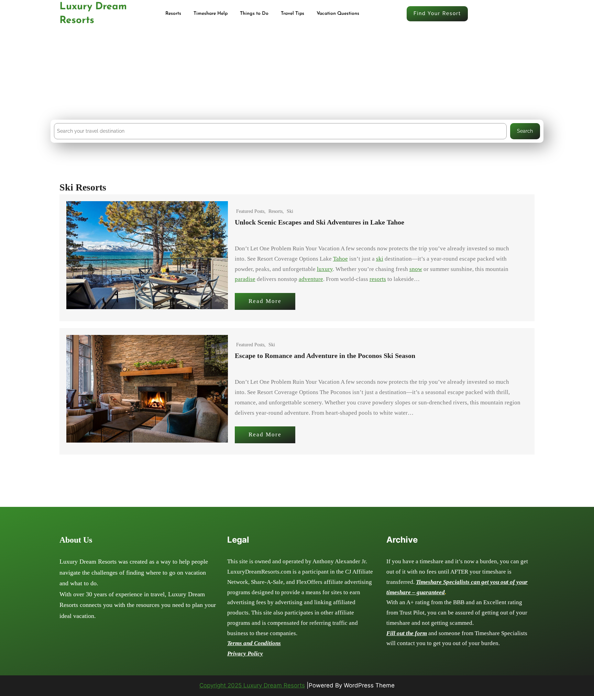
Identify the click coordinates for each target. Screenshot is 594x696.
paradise (245, 279)
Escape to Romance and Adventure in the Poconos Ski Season (325, 355)
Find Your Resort (437, 13)
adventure (311, 279)
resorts (378, 279)
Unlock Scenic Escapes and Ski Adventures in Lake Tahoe (319, 222)
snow (415, 269)
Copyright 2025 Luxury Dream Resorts (252, 685)
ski (379, 258)
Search (525, 131)
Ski (290, 211)
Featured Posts (250, 211)
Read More (265, 301)
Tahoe (340, 258)
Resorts (275, 211)
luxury (325, 269)
